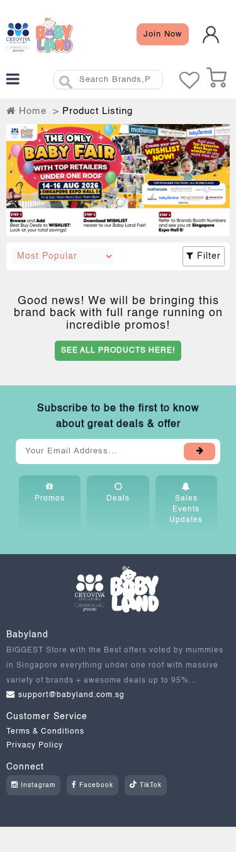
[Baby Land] (40, 34)
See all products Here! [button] (118, 351)
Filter (207, 256)
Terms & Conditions (45, 732)
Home (31, 111)
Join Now (162, 34)
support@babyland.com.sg (71, 695)
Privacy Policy (34, 745)
